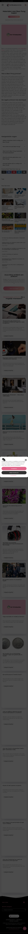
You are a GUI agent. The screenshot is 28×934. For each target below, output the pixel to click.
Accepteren (14, 468)
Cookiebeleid (13, 475)
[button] (26, 460)
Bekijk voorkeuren (14, 472)
